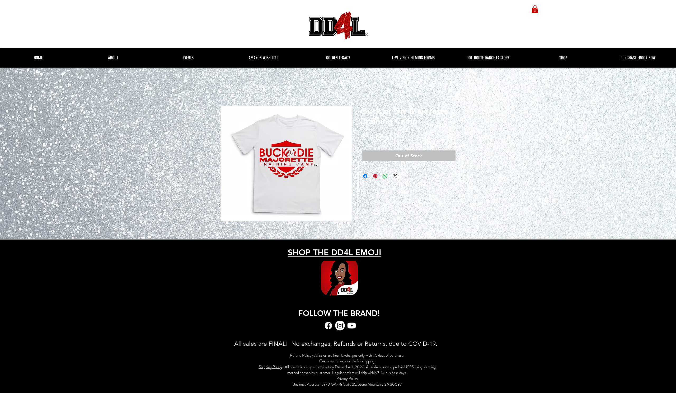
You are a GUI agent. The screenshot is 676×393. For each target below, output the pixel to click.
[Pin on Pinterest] (375, 176)
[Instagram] (340, 325)
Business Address (306, 384)
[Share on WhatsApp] (385, 176)
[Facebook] (328, 325)
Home (225, 86)
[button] (535, 9)
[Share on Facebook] (365, 176)
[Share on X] (395, 176)
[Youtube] (351, 325)
